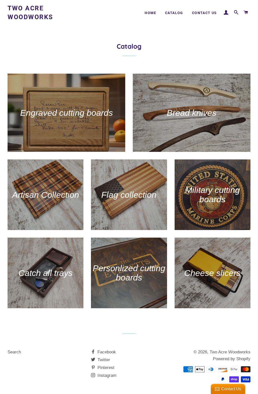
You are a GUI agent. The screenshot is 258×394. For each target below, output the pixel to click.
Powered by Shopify (231, 358)
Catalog (174, 13)
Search (14, 352)
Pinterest (105, 367)
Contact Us (204, 13)
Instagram (106, 375)
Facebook (106, 352)
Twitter (103, 359)
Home (150, 13)
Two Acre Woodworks (30, 13)
